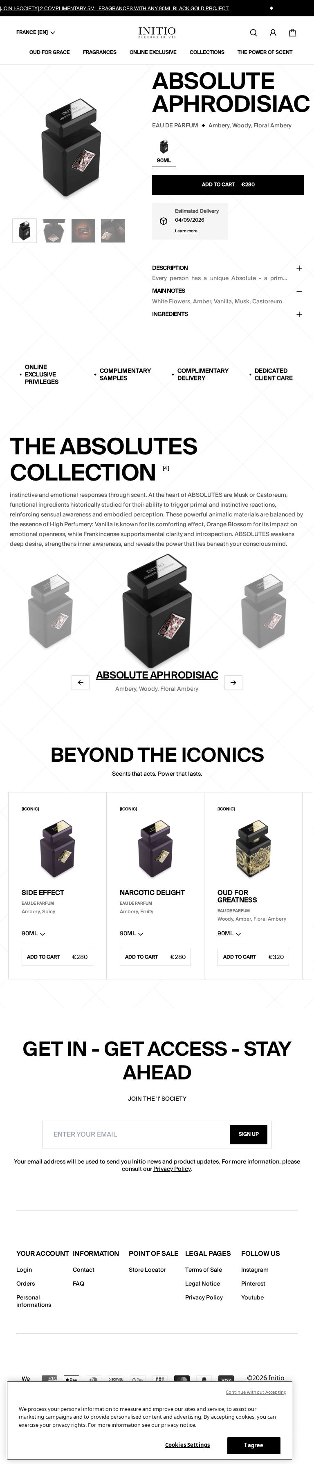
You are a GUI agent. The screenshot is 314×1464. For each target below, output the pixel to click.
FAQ (78, 1284)
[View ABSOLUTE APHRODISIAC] (157, 610)
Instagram (255, 1270)
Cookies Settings (187, 1444)
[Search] (253, 32)
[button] (24, 230)
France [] (32, 32)
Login (24, 1270)
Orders (25, 1284)
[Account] (273, 32)
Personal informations (33, 1301)
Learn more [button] (186, 231)
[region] (150, 1420)
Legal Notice (202, 1284)
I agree (254, 1445)
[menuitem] (52, 52)
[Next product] (233, 682)
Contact (83, 1270)
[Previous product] (81, 682)
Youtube (252, 1298)
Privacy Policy (172, 1169)
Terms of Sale (203, 1270)
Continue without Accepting (256, 1392)
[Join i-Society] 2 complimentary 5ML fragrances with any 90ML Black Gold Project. (114, 7)
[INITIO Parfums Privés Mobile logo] (157, 32)
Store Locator (147, 1270)
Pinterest (253, 1284)
